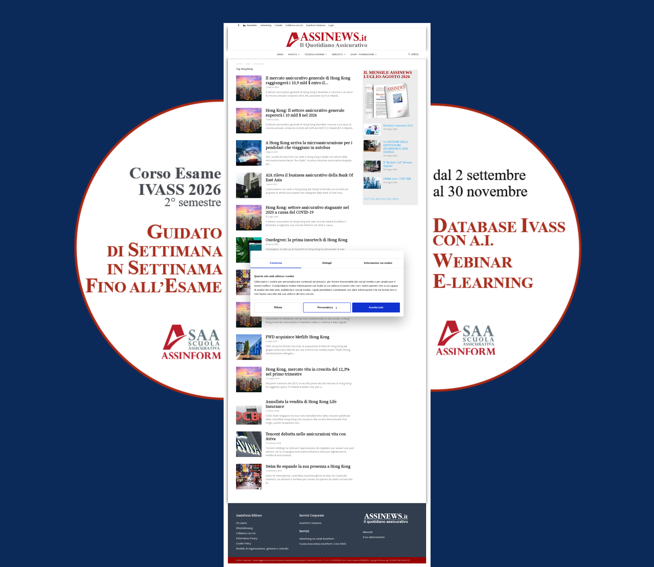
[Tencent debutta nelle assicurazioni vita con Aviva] (249, 444)
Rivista (292, 54)
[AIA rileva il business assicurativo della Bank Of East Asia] (249, 185)
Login (331, 25)
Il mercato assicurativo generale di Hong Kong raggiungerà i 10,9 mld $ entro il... (308, 80)
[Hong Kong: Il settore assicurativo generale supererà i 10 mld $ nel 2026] (249, 120)
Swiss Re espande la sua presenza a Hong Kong (308, 466)
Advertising (265, 25)
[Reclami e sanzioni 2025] (372, 129)
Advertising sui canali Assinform (316, 538)
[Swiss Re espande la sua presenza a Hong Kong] (249, 476)
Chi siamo (241, 523)
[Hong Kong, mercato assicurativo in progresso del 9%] (249, 282)
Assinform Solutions (315, 25)
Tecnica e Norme (314, 54)
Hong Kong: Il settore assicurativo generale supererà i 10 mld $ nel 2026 (305, 112)
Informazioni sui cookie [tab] (378, 262)
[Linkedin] (244, 25)
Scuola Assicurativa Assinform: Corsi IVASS (322, 543)
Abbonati (368, 532)
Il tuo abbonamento (374, 537)
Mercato (337, 54)
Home (239, 63)
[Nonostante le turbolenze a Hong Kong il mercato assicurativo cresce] (249, 315)
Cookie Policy (243, 543)
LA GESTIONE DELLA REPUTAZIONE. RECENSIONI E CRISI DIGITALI (395, 147)
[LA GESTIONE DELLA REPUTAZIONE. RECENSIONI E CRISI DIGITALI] (372, 146)
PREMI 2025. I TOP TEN (397, 178)
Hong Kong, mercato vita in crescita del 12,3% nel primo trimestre (307, 371)
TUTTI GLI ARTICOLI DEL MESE (381, 198)
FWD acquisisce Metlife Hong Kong (297, 336)
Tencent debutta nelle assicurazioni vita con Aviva (306, 436)
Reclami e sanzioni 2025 (398, 125)
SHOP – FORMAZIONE (362, 54)
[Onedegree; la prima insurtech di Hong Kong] (249, 250)
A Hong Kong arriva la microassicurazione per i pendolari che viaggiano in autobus (309, 145)
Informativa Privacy (246, 538)
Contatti (278, 25)
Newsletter (252, 25)
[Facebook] (238, 25)
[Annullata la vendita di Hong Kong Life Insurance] (249, 412)
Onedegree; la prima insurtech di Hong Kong (306, 239)
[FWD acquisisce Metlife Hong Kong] (249, 347)
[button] (412, 54)
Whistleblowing (244, 528)
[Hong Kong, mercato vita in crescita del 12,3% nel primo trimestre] (249, 379)
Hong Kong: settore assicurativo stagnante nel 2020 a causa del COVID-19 (307, 210)
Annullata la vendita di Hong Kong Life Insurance (301, 404)
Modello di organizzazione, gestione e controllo (262, 548)
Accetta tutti (376, 307)
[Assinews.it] (327, 39)
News (280, 54)
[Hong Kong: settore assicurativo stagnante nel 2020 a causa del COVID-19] (249, 217)
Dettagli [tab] (327, 262)
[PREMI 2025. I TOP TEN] (372, 183)
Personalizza (325, 307)
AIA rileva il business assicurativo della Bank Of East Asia (309, 177)
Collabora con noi (294, 25)
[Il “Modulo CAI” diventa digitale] (372, 166)
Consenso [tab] (276, 262)
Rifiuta (278, 307)
